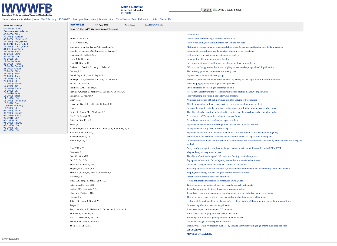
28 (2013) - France (12, 64)
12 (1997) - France (12, 103)
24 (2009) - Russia (12, 73)
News (36, 19)
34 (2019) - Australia (13, 49)
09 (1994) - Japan (12, 110)
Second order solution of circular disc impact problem (212, 120)
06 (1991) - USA (11, 118)
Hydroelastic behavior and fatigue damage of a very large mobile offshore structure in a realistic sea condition (239, 201)
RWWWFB (64, 19)
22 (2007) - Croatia (13, 78)
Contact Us (165, 19)
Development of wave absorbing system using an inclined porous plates (221, 63)
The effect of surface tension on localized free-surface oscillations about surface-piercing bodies (232, 112)
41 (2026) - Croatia (13, 28)
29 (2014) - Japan (12, 61)
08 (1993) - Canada (13, 113)
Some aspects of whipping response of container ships (212, 213)
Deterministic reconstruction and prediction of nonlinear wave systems (220, 51)
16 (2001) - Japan (12, 93)
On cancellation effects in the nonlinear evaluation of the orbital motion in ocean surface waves (232, 108)
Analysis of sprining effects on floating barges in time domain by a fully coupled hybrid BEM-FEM (234, 148)
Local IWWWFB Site (154, 25)
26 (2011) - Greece (12, 69)
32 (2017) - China (12, 54)
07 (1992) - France (12, 115)
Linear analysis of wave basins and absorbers (208, 176)
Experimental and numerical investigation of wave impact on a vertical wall (223, 124)
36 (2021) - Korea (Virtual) (16, 44)
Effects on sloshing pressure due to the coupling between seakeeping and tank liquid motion (230, 67)
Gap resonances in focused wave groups (205, 75)
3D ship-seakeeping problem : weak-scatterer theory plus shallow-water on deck (224, 104)
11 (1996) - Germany (13, 105)
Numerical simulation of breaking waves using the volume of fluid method (222, 100)
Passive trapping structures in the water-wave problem (212, 96)
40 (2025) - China (12, 34)
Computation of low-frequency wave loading (208, 59)
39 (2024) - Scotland (13, 37)
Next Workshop (48, 19)
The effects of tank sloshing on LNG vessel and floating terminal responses (222, 156)
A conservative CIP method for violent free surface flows (213, 116)
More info (126, 12)
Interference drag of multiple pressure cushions (209, 221)
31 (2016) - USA (11, 56)
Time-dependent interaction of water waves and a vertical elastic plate (220, 185)
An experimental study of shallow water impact (209, 128)
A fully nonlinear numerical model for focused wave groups (215, 181)
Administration (106, 19)
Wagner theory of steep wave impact (204, 152)
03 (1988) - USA (11, 125)
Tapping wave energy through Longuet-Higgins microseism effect (218, 172)
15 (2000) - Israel (12, 96)
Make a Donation (132, 6)
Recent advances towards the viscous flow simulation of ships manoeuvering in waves (227, 92)
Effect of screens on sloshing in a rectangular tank (210, 88)
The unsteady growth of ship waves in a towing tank (211, 71)
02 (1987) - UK (11, 128)
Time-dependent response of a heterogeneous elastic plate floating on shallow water (226, 197)
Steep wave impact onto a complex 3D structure (209, 209)
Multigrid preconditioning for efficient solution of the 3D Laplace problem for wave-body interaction (235, 47)
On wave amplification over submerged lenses (208, 205)
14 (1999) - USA (11, 98)
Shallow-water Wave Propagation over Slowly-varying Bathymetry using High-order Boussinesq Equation (237, 226)
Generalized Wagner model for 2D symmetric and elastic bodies (217, 164)
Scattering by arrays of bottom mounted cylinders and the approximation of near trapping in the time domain (238, 168)
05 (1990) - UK (11, 120)
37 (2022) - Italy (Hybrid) (15, 41)
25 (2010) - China (12, 71)
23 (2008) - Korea (12, 76)
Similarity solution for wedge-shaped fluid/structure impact (215, 217)
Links (154, 19)
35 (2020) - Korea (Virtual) (16, 46)
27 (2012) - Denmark (13, 66)
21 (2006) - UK (11, 81)
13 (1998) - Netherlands (15, 101)
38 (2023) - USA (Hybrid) (15, 39)
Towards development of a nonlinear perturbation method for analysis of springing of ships (230, 193)
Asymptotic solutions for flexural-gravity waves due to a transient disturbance (223, 160)
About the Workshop (20, 19)
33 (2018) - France (12, 51)
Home (5, 19)
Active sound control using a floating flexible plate (211, 38)
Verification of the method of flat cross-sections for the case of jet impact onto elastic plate (229, 136)
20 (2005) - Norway (13, 83)
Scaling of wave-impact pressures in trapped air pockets (213, 55)
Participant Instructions (84, 19)
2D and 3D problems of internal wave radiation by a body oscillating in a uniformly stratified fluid (233, 79)
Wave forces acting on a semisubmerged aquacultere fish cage (216, 42)
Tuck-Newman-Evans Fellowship (132, 19)
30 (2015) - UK (11, 59)
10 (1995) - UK (11, 108)
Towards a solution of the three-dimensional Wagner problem (216, 189)
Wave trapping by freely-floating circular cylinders (211, 83)
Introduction (193, 34)
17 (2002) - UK (11, 91)
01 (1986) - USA (11, 130)
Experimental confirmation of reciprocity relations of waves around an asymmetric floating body (232, 132)
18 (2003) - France (12, 88)
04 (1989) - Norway (13, 123)
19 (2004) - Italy (11, 86)
